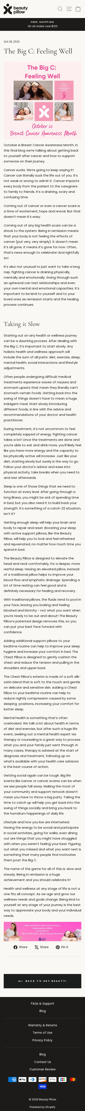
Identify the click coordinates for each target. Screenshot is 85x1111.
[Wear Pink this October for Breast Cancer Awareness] (42, 931)
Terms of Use (42, 1033)
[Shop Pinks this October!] (42, 100)
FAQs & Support (42, 1004)
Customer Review (42, 1069)
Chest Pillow (13, 657)
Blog (42, 1011)
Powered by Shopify (42, 1107)
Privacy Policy (42, 1040)
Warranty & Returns (42, 1025)
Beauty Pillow (20, 558)
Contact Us (42, 1062)
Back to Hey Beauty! (45, 981)
